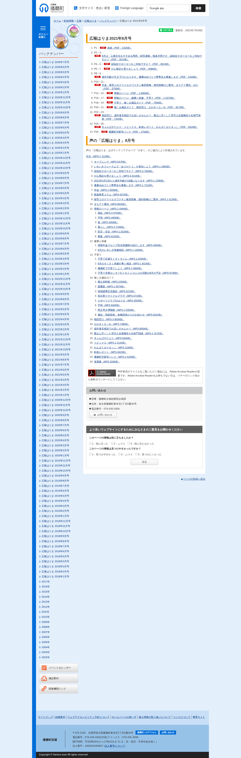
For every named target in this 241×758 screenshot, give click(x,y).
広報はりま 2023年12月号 (56, 218)
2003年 (46, 652)
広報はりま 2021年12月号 (56, 339)
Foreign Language (131, 8)
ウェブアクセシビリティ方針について (88, 717)
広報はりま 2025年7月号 (55, 122)
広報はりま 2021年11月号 (56, 344)
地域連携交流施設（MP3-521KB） (117, 291)
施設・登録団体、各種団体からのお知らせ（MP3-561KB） (130, 314)
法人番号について (115, 745)
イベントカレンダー (60, 667)
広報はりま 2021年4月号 (55, 379)
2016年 (46, 586)
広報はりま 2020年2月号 (55, 450)
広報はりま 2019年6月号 (55, 490)
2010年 (46, 616)
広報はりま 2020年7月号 (55, 425)
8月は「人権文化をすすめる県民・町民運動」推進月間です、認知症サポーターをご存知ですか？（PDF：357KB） (152, 58)
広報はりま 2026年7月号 (55, 62)
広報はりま (90, 20)
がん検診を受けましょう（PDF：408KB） (134, 68)
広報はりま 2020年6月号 (55, 430)
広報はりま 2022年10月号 (56, 289)
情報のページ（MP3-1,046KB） (111, 208)
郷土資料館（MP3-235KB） (113, 281)
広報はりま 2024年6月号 (55, 188)
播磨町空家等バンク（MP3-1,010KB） (115, 356)
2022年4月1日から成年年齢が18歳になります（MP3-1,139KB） (129, 180)
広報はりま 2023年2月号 (55, 268)
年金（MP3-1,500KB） (106, 190)
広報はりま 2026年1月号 (55, 92)
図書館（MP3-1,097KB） (112, 286)
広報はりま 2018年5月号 (55, 556)
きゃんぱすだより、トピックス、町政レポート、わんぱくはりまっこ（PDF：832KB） (150, 127)
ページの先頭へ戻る (194, 479)
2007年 (46, 632)
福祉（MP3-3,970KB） (110, 213)
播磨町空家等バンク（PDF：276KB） (130, 131)
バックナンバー (108, 20)
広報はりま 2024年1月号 (55, 213)
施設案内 (54, 678)
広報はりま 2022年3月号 (55, 324)
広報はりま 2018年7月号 (55, 546)
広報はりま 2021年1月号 (55, 395)
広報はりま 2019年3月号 (55, 506)
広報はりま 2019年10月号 (56, 470)
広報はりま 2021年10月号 (56, 349)
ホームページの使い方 (124, 717)
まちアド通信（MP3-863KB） (110, 204)
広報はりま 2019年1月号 (55, 516)
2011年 (45, 611)
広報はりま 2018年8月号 (55, 541)
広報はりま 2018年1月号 (55, 576)
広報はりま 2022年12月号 (56, 278)
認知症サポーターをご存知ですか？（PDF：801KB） (140, 64)
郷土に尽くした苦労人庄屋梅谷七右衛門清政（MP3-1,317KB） (129, 333)
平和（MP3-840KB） (109, 305)
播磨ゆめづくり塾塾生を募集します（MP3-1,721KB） (124, 185)
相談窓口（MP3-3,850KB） (109, 319)
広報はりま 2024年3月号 (55, 203)
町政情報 (69, 20)
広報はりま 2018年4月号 (55, 561)
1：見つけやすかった (104, 454)
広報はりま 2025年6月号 (55, 127)
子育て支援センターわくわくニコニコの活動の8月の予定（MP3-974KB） (138, 272)
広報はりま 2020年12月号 (56, 399)
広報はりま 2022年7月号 (55, 304)
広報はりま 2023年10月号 (56, 228)
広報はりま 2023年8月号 (55, 238)
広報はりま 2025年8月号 (55, 117)
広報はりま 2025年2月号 (55, 147)
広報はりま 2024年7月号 (55, 183)
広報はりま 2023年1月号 (55, 274)
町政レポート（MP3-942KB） (110, 352)
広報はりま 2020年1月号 (55, 455)
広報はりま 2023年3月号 (55, 263)
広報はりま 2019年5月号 (55, 495)
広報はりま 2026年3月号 (55, 82)
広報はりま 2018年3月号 (55, 566)
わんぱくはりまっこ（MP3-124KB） (114, 347)
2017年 (46, 581)
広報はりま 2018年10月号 (56, 531)
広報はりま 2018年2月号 (55, 571)
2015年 (46, 591)
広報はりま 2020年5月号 (55, 435)
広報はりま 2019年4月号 (55, 500)
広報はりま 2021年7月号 (55, 364)
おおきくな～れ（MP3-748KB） (112, 324)
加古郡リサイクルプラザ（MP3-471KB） (120, 295)
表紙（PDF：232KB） (119, 47)
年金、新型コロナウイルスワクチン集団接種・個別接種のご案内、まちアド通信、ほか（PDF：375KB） (150, 87)
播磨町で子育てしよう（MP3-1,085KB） (120, 268)
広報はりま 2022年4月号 (55, 319)
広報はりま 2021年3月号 (55, 384)
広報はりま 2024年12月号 (56, 157)
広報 (79, 20)
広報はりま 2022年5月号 (55, 314)
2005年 (46, 642)
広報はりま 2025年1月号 (55, 152)
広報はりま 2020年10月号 (56, 410)
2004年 (46, 647)
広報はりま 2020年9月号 (55, 415)
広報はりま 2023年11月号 (56, 223)
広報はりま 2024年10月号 (56, 168)
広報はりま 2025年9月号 (55, 112)
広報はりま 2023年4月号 (55, 258)
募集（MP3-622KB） (109, 236)
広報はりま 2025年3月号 (55, 142)
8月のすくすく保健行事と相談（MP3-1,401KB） (125, 263)
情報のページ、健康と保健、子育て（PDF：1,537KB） (144, 97)
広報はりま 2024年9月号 (55, 173)
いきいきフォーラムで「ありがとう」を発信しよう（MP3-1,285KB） (132, 166)
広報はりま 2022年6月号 (55, 309)
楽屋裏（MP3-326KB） (107, 361)
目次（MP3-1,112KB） (98, 156)
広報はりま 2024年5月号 (55, 193)
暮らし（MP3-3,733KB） (112, 227)
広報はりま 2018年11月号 (56, 526)
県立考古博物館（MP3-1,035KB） (116, 310)
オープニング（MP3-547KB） (110, 161)
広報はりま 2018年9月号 (55, 536)
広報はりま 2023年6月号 (55, 248)
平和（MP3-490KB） (109, 217)
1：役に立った (100, 443)
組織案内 (60, 717)
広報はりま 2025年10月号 (56, 107)
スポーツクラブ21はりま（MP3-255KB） (121, 300)
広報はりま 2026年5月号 (55, 72)
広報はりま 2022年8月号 (55, 299)
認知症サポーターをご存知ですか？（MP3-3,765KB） (124, 171)
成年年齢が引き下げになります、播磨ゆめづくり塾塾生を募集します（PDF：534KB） (150, 77)
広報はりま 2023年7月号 (55, 243)
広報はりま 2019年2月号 (55, 510)
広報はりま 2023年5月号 (55, 253)
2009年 (46, 622)
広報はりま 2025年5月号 (55, 132)
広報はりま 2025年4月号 (55, 137)
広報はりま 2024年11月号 (56, 163)
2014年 (46, 596)
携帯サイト (199, 717)
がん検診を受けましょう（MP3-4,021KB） (118, 175)
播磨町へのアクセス (146, 732)
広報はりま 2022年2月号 (55, 329)
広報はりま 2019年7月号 (55, 485)
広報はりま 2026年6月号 (55, 67)
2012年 (46, 606)
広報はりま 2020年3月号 (55, 445)
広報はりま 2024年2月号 (55, 208)
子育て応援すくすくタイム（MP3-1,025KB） (123, 258)
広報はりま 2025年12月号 (56, 97)
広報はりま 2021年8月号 (55, 359)
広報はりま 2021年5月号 (55, 374)
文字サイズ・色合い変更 (94, 8)
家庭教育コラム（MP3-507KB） (112, 194)
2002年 (46, 657)
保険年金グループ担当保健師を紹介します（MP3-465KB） (130, 245)
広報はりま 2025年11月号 (56, 102)
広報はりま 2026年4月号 (55, 77)
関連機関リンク (57, 688)
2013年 (46, 601)
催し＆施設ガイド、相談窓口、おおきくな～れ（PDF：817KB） (150, 107)
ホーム (57, 20)
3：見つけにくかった (150, 454)
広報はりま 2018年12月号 (56, 521)
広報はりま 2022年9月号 (55, 294)
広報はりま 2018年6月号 (55, 551)
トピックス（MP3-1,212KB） (110, 342)
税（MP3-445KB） (108, 222)
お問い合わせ (104, 414)
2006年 (46, 637)
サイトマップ (45, 717)
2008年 (46, 627)
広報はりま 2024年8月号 (55, 178)
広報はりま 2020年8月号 (55, 420)
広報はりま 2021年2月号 (55, 389)
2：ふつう (119, 443)
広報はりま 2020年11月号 (56, 405)
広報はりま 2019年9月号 (55, 475)
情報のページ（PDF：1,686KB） (132, 93)
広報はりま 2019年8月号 (55, 480)
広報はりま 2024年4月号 (55, 198)
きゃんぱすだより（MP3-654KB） (113, 338)
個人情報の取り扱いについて (155, 717)
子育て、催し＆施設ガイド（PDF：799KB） (138, 102)
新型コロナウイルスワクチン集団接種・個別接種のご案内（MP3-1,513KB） (136, 199)
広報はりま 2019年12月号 (56, 460)
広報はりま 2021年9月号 (55, 354)
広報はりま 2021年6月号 (55, 369)
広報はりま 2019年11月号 (56, 465)
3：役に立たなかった (142, 443)
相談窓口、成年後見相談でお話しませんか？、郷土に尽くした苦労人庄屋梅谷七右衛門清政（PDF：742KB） (151, 117)
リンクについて (181, 717)
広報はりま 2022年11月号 (56, 284)
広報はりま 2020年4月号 (55, 440)
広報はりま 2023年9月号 (55, 233)
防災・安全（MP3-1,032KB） (114, 231)
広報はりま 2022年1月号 (55, 334)
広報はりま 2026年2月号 (55, 87)
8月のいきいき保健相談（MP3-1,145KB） (121, 250)
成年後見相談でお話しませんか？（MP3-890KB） (121, 328)
